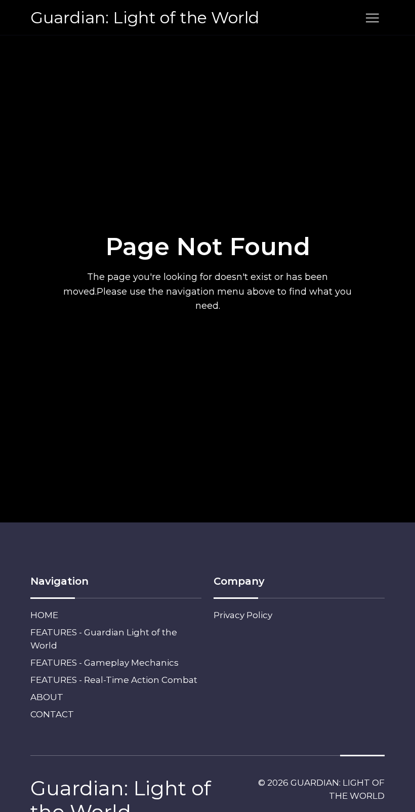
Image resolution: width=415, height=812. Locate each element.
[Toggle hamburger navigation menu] (372, 18)
